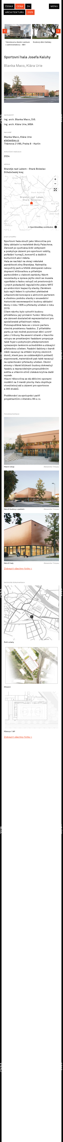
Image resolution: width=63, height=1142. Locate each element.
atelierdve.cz (11, 140)
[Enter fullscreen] (55, 189)
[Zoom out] (55, 183)
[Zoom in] (55, 179)
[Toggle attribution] (55, 227)
